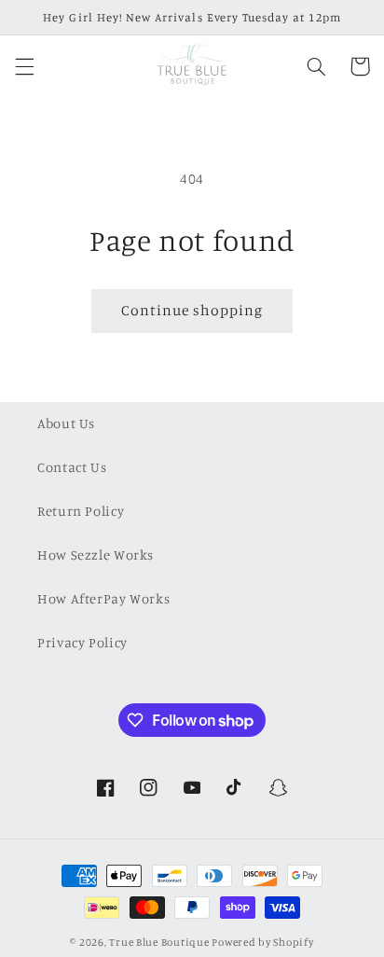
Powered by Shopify (262, 942)
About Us (66, 423)
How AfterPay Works (103, 598)
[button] (24, 66)
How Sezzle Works (95, 554)
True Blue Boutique (159, 942)
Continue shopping (192, 310)
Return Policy (80, 511)
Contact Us (71, 467)
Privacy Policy (82, 642)
